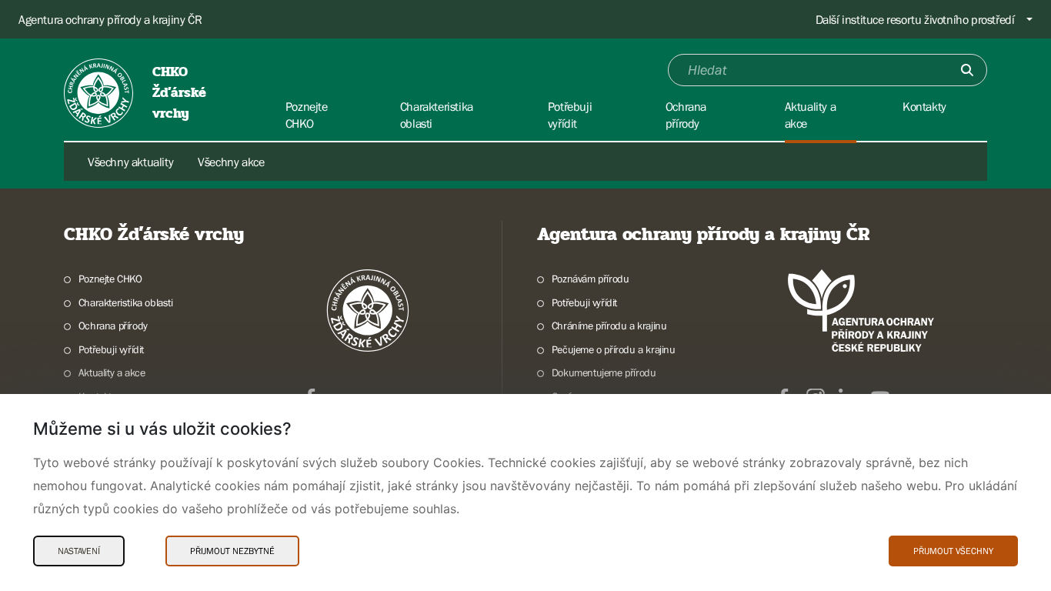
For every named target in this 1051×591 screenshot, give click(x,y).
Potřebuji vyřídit (111, 349)
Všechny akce (231, 162)
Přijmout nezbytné (232, 551)
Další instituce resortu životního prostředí (915, 19)
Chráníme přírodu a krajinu (609, 325)
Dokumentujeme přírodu (604, 372)
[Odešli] (967, 70)
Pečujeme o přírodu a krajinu (614, 349)
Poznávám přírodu (590, 278)
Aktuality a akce (111, 372)
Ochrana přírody (113, 325)
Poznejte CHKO (110, 278)
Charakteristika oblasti (125, 302)
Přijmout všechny (953, 551)
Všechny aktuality (130, 162)
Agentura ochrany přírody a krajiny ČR (110, 19)
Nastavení (79, 551)
